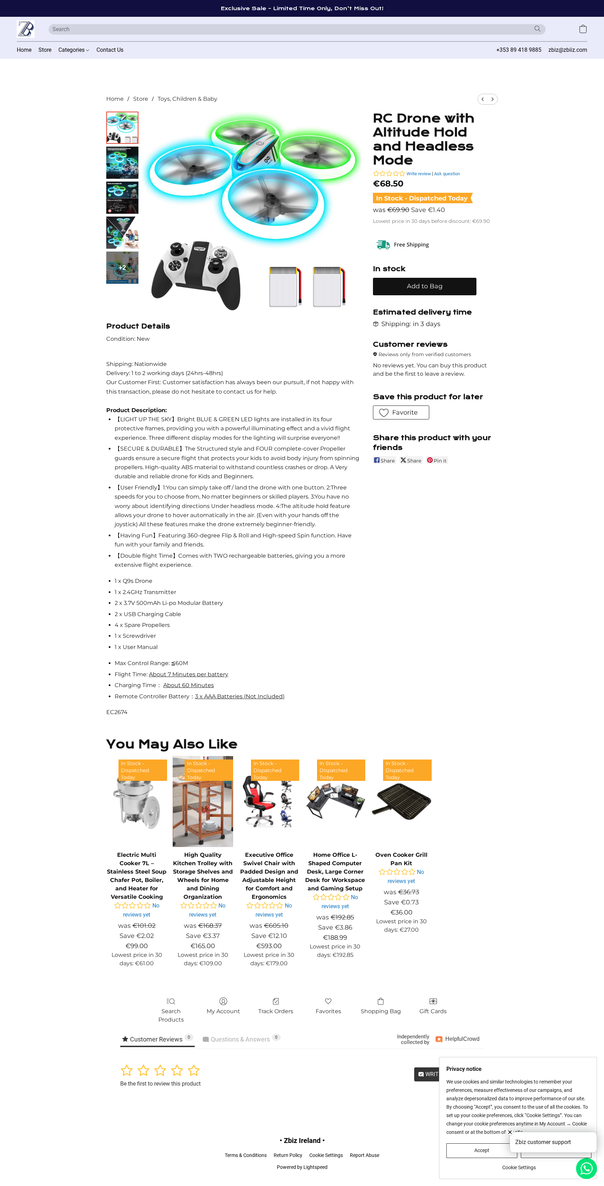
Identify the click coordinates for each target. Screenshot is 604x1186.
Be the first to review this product (160, 1083)
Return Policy (288, 1155)
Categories (72, 50)
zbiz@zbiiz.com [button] (567, 50)
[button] (26, 29)
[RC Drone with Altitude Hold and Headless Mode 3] (122, 233)
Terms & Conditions (246, 1155)
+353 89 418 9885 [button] (518, 50)
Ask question (447, 173)
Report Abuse (364, 1155)
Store (44, 50)
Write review (419, 173)
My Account (223, 1011)
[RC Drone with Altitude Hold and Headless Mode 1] (122, 163)
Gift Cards (433, 1011)
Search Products (171, 1015)
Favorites (328, 1011)
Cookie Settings (326, 1155)
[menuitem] (483, 99)
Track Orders (275, 1011)
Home (24, 50)
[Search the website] (537, 29)
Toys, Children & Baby (187, 99)
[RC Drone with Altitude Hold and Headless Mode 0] (122, 128)
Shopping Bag (381, 1011)
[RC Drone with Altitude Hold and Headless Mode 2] (122, 198)
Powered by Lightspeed (302, 1167)
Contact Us (109, 50)
